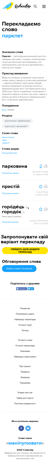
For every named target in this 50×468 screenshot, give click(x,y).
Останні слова (25, 340)
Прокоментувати (10, 173)
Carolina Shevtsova (38, 220)
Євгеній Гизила (40, 171)
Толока (25, 330)
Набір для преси (25, 398)
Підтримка (25, 383)
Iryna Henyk (42, 192)
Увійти (19, 268)
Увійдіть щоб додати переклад (25, 250)
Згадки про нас (25, 392)
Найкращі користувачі (25, 356)
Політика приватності (25, 403)
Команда (25, 377)
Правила (25, 371)
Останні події (25, 325)
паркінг (5, 143)
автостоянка (8, 137)
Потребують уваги (25, 314)
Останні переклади (25, 345)
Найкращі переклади (25, 319)
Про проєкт (25, 366)
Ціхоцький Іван (9, 153)
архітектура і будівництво (17, 120)
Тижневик (25, 351)
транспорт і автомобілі (16, 126)
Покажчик (25, 308)
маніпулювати (25, 443)
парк (4, 140)
